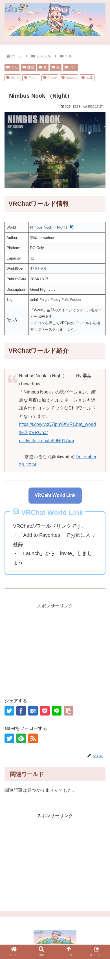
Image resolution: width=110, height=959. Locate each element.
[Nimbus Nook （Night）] (33, 711)
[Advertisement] (55, 649)
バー (72, 67)
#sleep (71, 78)
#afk (89, 78)
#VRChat (38, 432)
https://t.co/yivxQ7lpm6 (41, 424)
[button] (72, 227)
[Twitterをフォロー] (9, 738)
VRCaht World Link (55, 495)
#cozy (52, 78)
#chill (15, 78)
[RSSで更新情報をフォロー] (33, 738)
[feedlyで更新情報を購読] (21, 738)
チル (14, 67)
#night (33, 78)
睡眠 (30, 67)
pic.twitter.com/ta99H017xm (46, 440)
